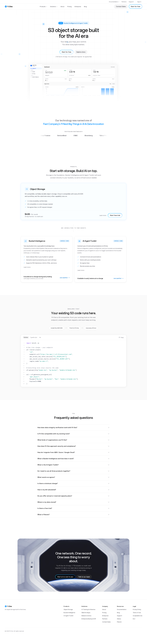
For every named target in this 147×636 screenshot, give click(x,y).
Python (26, 337)
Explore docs (80, 52)
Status (119, 619)
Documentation (113, 2)
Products (43, 6)
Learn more (102, 215)
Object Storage (68, 609)
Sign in (139, 2)
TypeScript (33, 337)
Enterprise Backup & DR (89, 619)
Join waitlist (64, 278)
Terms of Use (137, 612)
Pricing (69, 6)
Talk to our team (84, 577)
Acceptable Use (137, 615)
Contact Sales (121, 6)
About (62, 6)
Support (131, 2)
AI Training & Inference (88, 609)
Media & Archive (86, 615)
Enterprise (78, 6)
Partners (124, 2)
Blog (85, 6)
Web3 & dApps (86, 612)
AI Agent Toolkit (68, 615)
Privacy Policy (137, 609)
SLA (134, 619)
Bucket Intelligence (69, 612)
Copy (122, 337)
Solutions (53, 6)
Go (40, 337)
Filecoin (119, 622)
